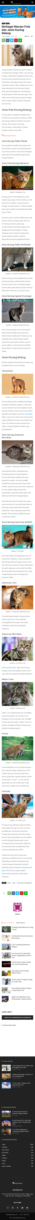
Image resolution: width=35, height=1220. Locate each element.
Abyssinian (29, 414)
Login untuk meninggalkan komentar (17, 1017)
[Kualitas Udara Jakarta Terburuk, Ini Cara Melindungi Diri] (6, 1076)
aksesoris (5, 870)
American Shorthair (9, 668)
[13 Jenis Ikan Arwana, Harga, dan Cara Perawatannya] (6, 964)
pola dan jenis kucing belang (24, 883)
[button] (32, 2)
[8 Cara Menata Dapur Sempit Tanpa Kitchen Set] (6, 990)
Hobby (7, 23)
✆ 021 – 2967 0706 (24, 1214)
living (13, 883)
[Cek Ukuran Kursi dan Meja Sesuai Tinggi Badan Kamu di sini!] (6, 955)
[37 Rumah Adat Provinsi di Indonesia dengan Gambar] (6, 1114)
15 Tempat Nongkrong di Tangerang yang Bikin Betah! (20, 1130)
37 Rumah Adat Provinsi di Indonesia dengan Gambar (20, 1112)
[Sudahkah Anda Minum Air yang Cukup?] (6, 929)
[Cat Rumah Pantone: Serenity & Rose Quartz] (6, 938)
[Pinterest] (17, 1208)
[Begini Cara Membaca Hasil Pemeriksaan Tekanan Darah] (6, 999)
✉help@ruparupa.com (12, 1214)
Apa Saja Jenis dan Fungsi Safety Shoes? (20, 972)
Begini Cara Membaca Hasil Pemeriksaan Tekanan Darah (21, 998)
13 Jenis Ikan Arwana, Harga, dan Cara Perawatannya (21, 963)
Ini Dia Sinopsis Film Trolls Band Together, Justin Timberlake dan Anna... (21, 1122)
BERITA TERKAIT (8, 923)
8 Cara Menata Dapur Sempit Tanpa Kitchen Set (21, 989)
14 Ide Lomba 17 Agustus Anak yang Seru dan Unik (21, 1084)
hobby (8, 883)
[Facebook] (8, 1208)
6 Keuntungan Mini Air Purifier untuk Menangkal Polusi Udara (22, 1066)
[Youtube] (27, 1208)
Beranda (4, 20)
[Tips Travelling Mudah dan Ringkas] (6, 947)
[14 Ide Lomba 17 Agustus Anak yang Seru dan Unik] (6, 1085)
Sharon (8, 36)
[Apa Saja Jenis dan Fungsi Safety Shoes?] (6, 973)
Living (9, 20)
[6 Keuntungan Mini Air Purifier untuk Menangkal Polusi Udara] (6, 1068)
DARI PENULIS (20, 923)
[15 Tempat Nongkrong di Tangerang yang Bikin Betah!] (6, 1132)
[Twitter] (22, 1208)
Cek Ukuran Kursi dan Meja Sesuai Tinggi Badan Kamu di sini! (21, 955)
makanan (18, 867)
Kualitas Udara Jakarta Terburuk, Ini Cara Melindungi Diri (22, 1075)
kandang (25, 867)
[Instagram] (12, 1208)
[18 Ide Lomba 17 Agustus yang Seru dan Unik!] (6, 982)
